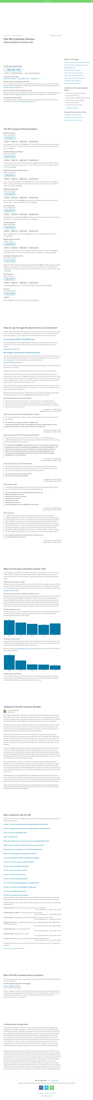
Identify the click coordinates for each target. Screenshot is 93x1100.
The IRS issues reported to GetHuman (14, 948)
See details (11, 148)
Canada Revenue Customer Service (74, 117)
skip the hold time (26, 101)
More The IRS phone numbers (72, 70)
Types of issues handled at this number (75, 78)
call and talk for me (21, 648)
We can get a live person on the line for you (22, 352)
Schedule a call (35, 78)
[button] (91, 1)
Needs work (55, 1080)
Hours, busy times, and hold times (73, 75)
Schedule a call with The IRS (11, 590)
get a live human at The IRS (11, 87)
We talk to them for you (10, 78)
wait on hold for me (33, 648)
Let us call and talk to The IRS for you (19, 339)
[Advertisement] (32, 115)
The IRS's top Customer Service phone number (77, 62)
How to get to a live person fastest (73, 73)
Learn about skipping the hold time (13, 362)
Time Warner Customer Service (73, 115)
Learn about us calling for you (12, 349)
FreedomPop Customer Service (73, 120)
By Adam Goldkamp (13, 710)
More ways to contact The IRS (72, 83)
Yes (49, 1080)
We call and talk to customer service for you (76, 65)
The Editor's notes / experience (72, 81)
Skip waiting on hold (23, 78)
